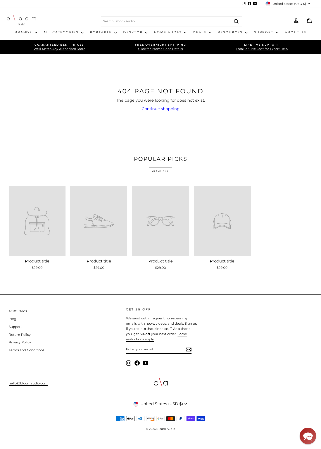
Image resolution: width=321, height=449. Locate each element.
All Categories (61, 32)
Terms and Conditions (26, 350)
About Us (295, 32)
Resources (231, 32)
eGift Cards (18, 311)
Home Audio (168, 32)
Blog (12, 319)
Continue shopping (160, 108)
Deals (200, 32)
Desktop (133, 32)
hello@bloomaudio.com (28, 383)
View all (160, 171)
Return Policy (20, 334)
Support (264, 32)
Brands (24, 32)
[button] (308, 436)
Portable (101, 32)
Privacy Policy (20, 342)
